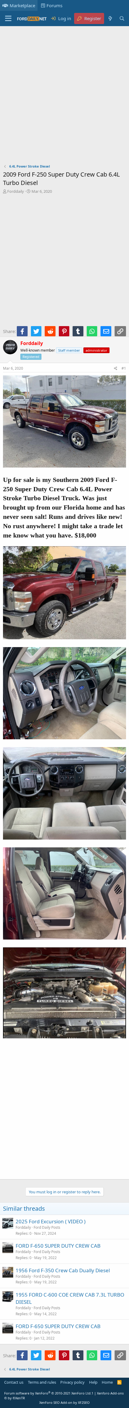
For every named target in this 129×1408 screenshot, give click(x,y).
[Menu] (8, 18)
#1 (124, 368)
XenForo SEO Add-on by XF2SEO (64, 1402)
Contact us (13, 1382)
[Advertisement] (64, 96)
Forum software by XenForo (48, 1393)
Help (93, 1382)
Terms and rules (42, 1382)
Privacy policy (72, 1382)
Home (107, 1382)
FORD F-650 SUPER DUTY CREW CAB (58, 1245)
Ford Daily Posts (47, 1227)
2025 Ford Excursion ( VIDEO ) (51, 1221)
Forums (54, 5)
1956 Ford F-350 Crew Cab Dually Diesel (63, 1270)
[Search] (122, 18)
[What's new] (110, 18)
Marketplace (22, 5)
